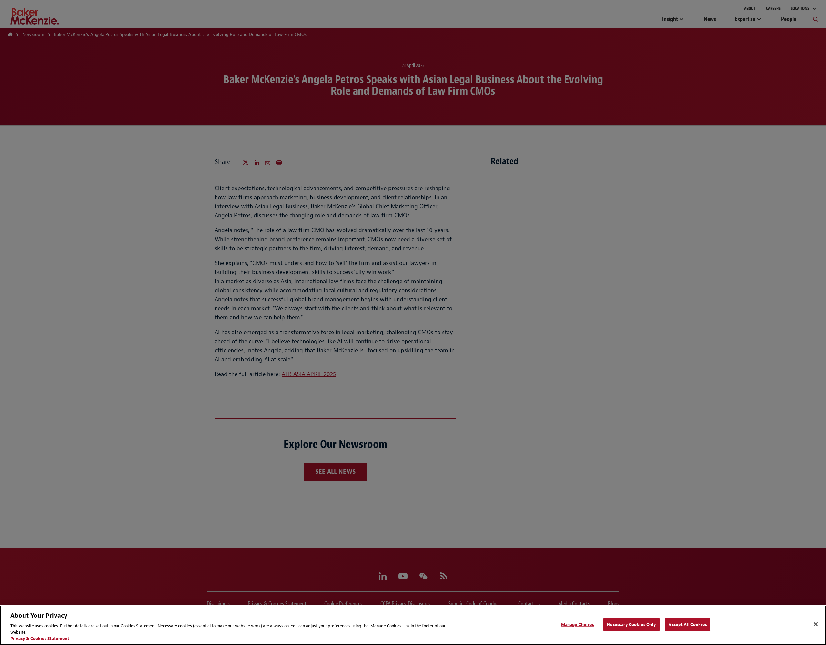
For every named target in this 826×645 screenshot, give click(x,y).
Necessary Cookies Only (631, 624)
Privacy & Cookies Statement (39, 638)
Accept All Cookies (688, 624)
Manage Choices (577, 624)
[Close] (816, 624)
